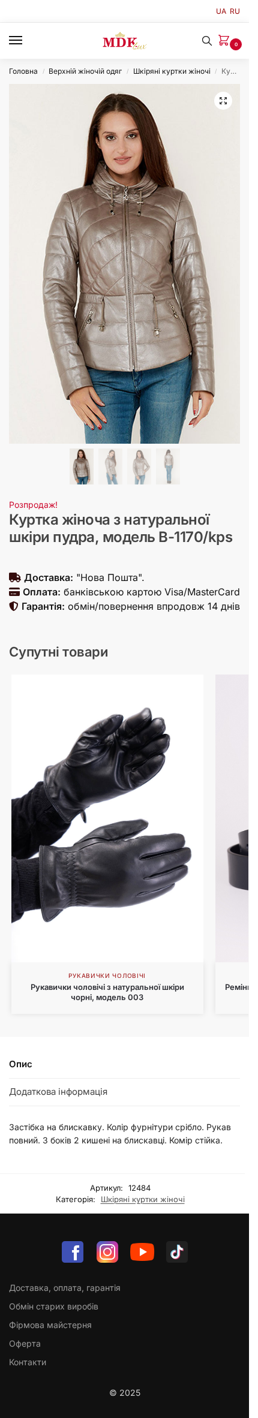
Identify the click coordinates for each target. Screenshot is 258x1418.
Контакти (27, 1362)
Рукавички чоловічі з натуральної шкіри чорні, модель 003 (107, 992)
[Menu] (27, 41)
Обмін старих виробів (53, 1306)
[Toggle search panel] (207, 41)
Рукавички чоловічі (107, 975)
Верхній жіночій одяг (85, 71)
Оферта (25, 1343)
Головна (23, 71)
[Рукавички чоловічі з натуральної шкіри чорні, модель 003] (107, 818)
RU (235, 11)
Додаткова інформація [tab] (58, 1091)
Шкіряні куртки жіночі (172, 71)
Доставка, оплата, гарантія (65, 1287)
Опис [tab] (20, 1064)
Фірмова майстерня (50, 1325)
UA (221, 11)
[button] (226, 41)
